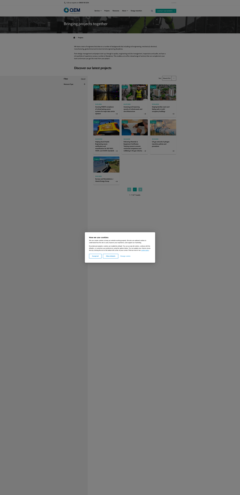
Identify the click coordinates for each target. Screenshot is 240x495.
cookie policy (145, 250)
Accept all (95, 256)
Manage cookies (125, 256)
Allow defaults (110, 256)
